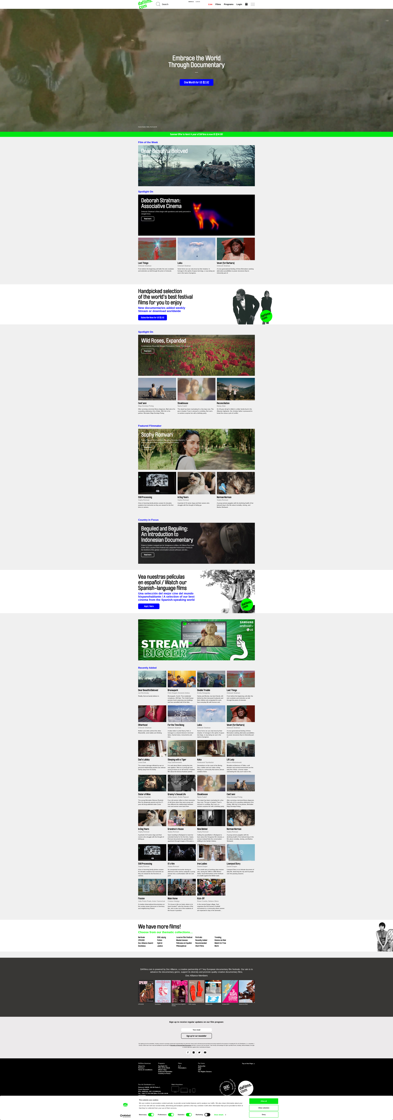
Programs (228, 4)
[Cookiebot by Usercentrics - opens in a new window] (125, 1116)
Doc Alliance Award (145, 943)
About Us (141, 1066)
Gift (199, 1070)
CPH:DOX (141, 940)
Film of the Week (148, 142)
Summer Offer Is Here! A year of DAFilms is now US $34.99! (196, 134)
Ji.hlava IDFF (225, 1004)
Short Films (199, 946)
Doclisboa (142, 946)
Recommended (201, 943)
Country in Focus (148, 519)
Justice (160, 946)
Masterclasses (182, 940)
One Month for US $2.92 (196, 82)
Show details (218, 1115)
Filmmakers (182, 1068)
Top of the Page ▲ (248, 1063)
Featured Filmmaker (149, 425)
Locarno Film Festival (184, 937)
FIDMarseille (208, 1004)
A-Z (179, 1066)
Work (217, 946)
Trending (218, 937)
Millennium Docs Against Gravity (178, 1005)
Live (210, 4)
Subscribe (201, 1066)
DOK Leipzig (161, 937)
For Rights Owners (205, 1071)
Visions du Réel (220, 940)
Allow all (264, 1101)
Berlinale (141, 937)
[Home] (145, 4)
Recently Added (147, 667)
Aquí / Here (149, 606)
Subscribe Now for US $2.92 (152, 317)
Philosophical (181, 946)
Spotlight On (145, 191)
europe (198, 1)
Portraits (198, 937)
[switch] (171, 1114)
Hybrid (159, 943)
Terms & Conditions (145, 1070)
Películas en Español (184, 943)
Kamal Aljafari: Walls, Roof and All (147, 127)
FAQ (199, 1068)
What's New (162, 1070)
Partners (141, 1068)
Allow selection (263, 1108)
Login (239, 4)
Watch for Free (220, 943)
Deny (264, 1114)
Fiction (159, 940)
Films (218, 4)
